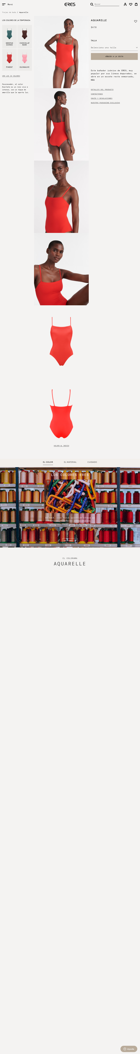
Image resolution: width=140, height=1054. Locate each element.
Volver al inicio (61, 446)
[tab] (48, 462)
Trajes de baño (9, 12)
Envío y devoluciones (101, 98)
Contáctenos (97, 94)
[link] (125, 4)
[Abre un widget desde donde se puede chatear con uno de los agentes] (128, 1049)
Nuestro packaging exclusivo (105, 103)
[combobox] (114, 47)
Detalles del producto (102, 89)
